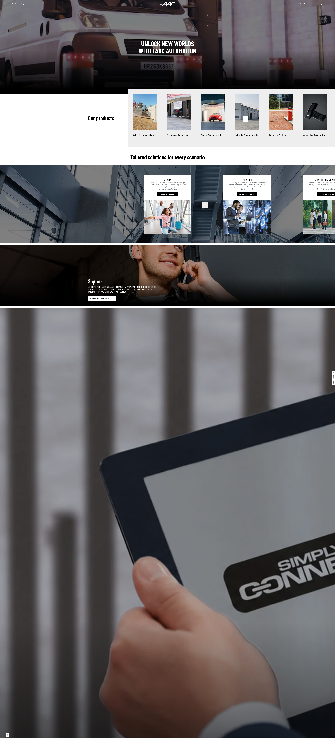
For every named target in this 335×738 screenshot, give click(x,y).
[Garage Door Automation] (213, 118)
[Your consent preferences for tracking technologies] (333, 378)
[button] (245, 119)
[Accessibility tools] (7, 735)
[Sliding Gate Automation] (179, 118)
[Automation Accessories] (315, 118)
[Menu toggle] (29, 4)
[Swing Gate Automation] (145, 118)
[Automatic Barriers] (281, 118)
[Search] (314, 4)
